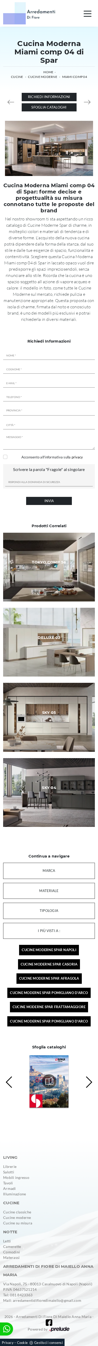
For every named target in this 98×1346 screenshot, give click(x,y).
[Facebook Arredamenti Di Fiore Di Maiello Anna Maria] (49, 1322)
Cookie (22, 1343)
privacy (77, 457)
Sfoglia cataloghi (48, 107)
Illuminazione (14, 1194)
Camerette (12, 1246)
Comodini (11, 1252)
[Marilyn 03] (87, 102)
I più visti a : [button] (49, 931)
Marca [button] (49, 870)
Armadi (9, 1188)
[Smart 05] (10, 102)
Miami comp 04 (74, 77)
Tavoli (8, 1183)
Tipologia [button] (49, 910)
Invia (49, 501)
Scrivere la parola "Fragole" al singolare (49, 469)
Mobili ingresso (16, 1177)
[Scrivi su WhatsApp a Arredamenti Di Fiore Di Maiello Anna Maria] (6, 1329)
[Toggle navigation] (87, 13)
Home (48, 72)
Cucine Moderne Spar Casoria (49, 964)
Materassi (11, 1257)
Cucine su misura (17, 1223)
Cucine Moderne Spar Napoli (49, 950)
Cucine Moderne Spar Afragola (49, 978)
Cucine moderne (17, 1217)
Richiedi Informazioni (49, 97)
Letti (7, 1241)
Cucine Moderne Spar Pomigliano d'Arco (49, 993)
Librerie (9, 1166)
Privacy (8, 1343)
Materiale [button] (49, 891)
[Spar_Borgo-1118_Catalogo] (49, 1081)
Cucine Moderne (42, 77)
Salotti (8, 1172)
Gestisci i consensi (48, 1343)
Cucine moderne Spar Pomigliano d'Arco (49, 1021)
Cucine (17, 77)
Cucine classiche (17, 1212)
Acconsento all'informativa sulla (52, 457)
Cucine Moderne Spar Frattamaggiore (49, 1007)
